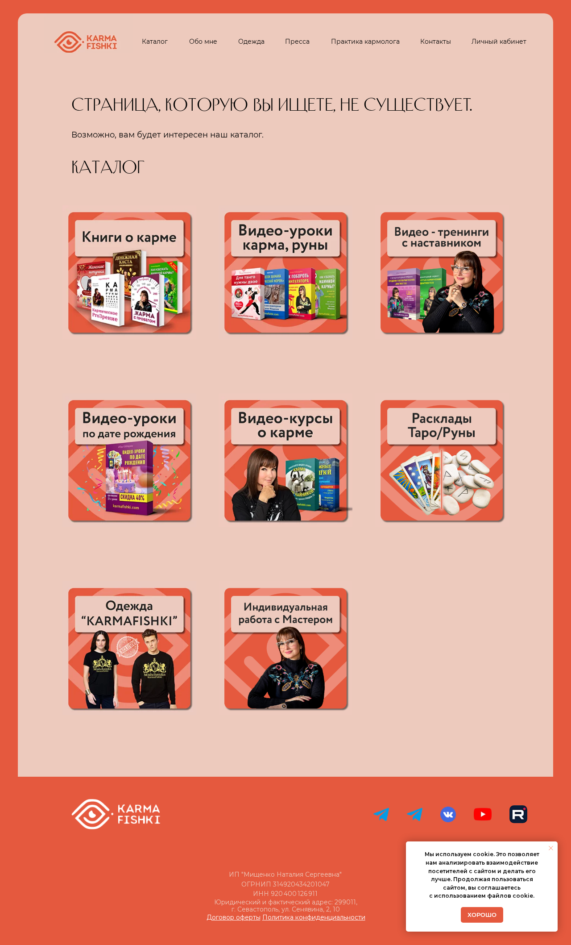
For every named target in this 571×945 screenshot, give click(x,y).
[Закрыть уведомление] (550, 848)
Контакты (435, 41)
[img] (129, 648)
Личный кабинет (499, 41)
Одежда (251, 41)
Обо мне (203, 41)
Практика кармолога (365, 41)
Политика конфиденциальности (313, 917)
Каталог (155, 41)
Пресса (297, 41)
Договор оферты (234, 917)
